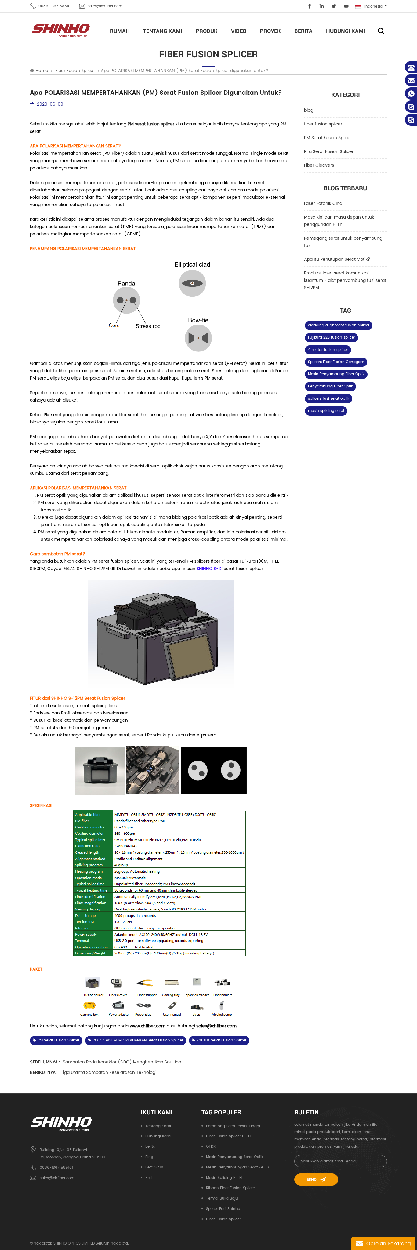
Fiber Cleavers (319, 165)
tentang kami (162, 31)
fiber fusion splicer (323, 124)
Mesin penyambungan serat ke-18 (237, 1167)
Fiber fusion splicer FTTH (228, 1136)
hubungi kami (345, 31)
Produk (207, 31)
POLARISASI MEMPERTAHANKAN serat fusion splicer (138, 1040)
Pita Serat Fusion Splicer (329, 151)
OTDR (211, 1147)
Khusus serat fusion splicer (221, 1040)
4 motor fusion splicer (328, 350)
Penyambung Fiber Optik (330, 386)
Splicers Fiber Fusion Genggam (336, 362)
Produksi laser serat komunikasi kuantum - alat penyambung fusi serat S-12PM (345, 280)
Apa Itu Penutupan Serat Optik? (337, 259)
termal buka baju (222, 1198)
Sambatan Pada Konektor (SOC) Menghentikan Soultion (122, 1062)
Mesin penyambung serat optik (234, 1157)
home (41, 70)
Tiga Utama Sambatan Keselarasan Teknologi (108, 1072)
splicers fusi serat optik (328, 399)
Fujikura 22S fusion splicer (331, 337)
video (238, 31)
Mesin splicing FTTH (224, 1178)
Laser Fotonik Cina (323, 203)
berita (303, 31)
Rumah (120, 31)
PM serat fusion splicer (58, 1040)
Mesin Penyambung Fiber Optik (336, 374)
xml (148, 1178)
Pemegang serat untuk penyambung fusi (343, 242)
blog (308, 110)
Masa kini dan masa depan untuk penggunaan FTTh (339, 221)
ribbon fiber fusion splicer (230, 1188)
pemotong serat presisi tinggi (233, 1126)
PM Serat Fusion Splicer (328, 137)
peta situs (154, 1167)
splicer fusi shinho (223, 1209)
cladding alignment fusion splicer (338, 325)
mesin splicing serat (326, 411)
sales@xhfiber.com (105, 6)
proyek (270, 31)
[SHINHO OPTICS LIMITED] (61, 30)
